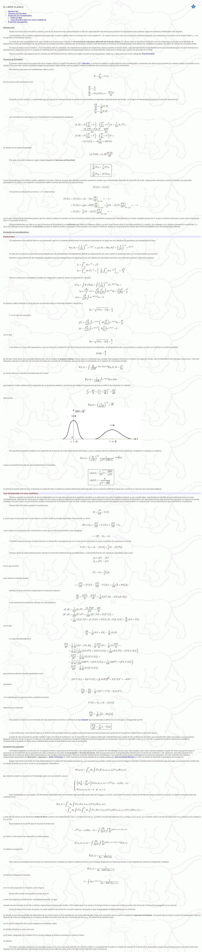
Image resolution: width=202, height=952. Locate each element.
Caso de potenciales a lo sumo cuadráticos (28, 20)
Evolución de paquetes (17, 22)
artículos (85, 63)
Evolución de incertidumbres (20, 16)
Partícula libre (16, 18)
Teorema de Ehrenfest (17, 14)
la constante (83, 720)
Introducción (13, 11)
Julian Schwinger (56, 757)
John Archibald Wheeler (124, 757)
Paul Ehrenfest (148, 54)
